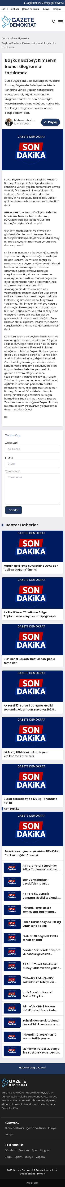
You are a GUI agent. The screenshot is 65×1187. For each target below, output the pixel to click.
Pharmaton (32, 1182)
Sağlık (8, 1157)
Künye (46, 9)
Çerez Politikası (30, 9)
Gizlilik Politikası (10, 9)
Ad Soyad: (11, 443)
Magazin (45, 1150)
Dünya (29, 1157)
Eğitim (19, 1157)
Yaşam (40, 1157)
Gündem (10, 1150)
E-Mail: (9, 458)
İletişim (57, 9)
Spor (35, 1150)
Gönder (13, 510)
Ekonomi (24, 1150)
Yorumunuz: (12, 471)
